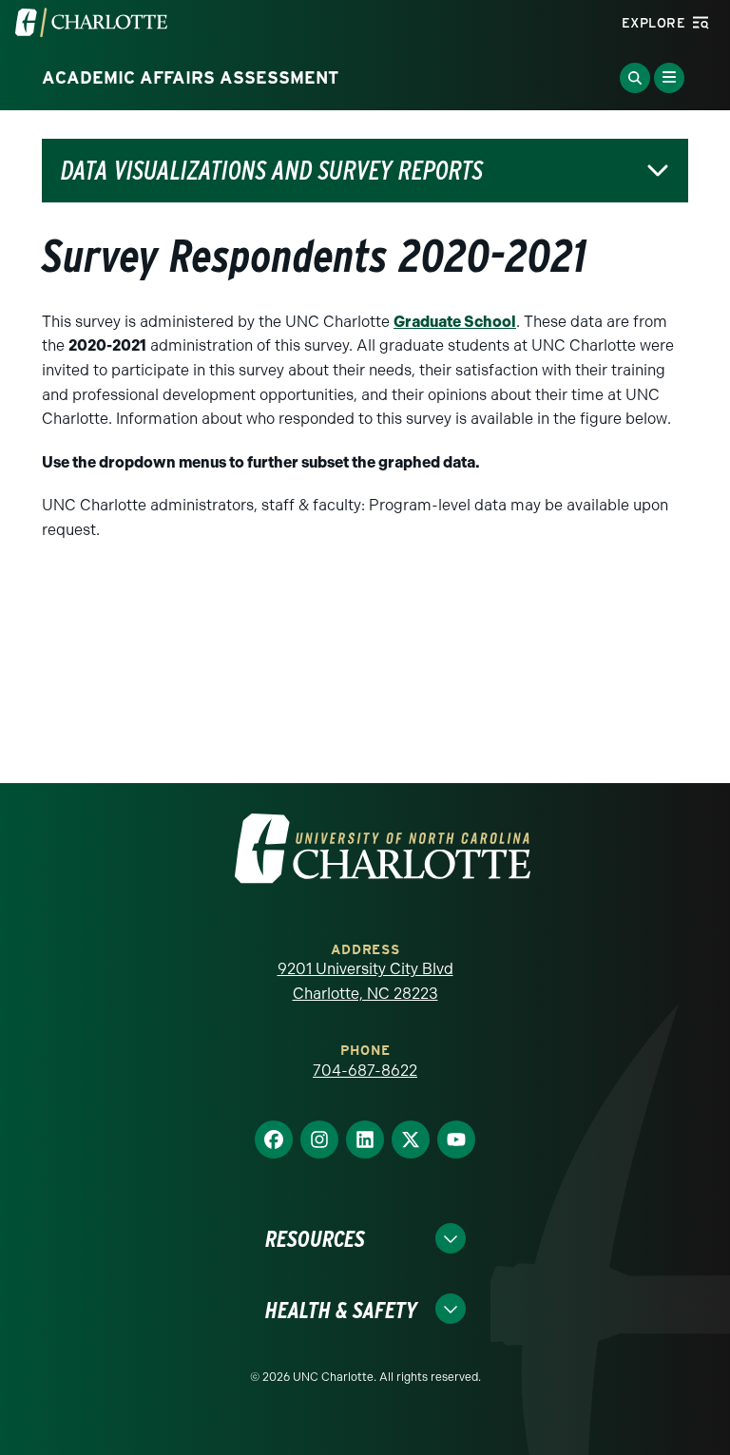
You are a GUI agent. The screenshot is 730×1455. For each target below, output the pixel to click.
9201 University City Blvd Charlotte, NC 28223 (365, 981)
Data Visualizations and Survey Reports (272, 170)
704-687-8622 (365, 1071)
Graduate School (455, 322)
